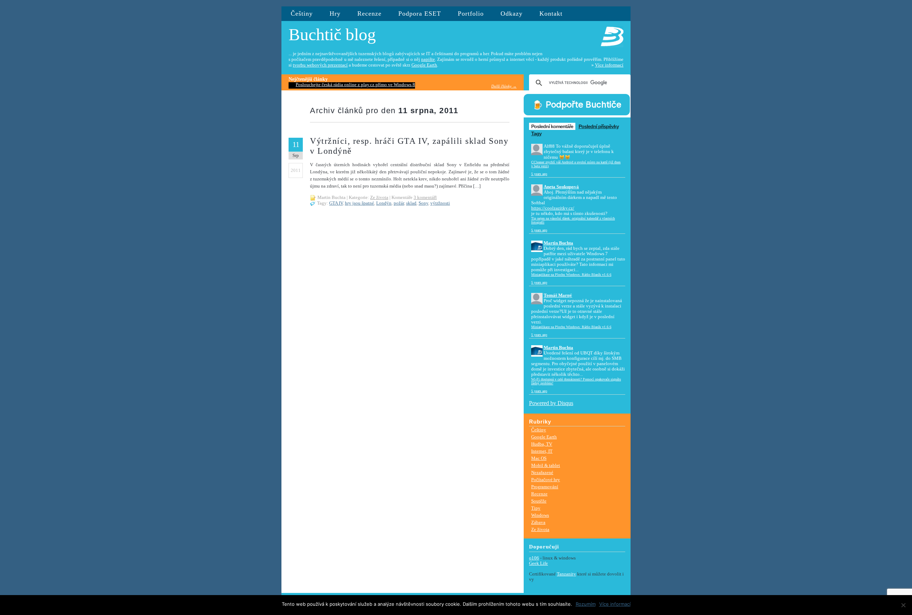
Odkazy (512, 13)
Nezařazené (542, 472)
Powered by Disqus (551, 403)
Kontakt (551, 13)
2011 (296, 170)
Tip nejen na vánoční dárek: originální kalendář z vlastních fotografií (573, 220)
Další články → (504, 86)
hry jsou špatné (359, 203)
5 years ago (539, 174)
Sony (423, 203)
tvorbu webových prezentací (320, 65)
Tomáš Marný (558, 295)
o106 (534, 558)
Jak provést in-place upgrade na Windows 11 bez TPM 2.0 (351, 84)
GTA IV (336, 203)
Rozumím (586, 604)
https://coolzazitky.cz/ (552, 208)
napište (428, 59)
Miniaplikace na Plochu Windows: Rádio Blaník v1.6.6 (571, 275)
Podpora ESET (419, 13)
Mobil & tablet (545, 465)
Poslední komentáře (552, 126)
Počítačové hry (545, 479)
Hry (335, 13)
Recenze (369, 13)
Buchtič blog (332, 34)
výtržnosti (440, 203)
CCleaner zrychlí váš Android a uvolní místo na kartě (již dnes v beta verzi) (576, 164)
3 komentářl (425, 197)
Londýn (384, 203)
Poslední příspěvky (599, 126)
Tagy (536, 133)
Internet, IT (542, 451)
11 (295, 144)
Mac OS (538, 458)
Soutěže (538, 501)
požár (399, 203)
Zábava (538, 522)
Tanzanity (566, 574)
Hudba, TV (541, 444)
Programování (544, 486)
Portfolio (471, 13)
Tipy (535, 508)
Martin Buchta (558, 243)
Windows (540, 515)
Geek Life (538, 563)
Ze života (379, 197)
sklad (411, 203)
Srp (295, 155)
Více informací (609, 65)
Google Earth (424, 65)
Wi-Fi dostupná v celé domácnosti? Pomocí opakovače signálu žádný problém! (576, 381)
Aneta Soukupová (561, 186)
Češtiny (302, 13)
